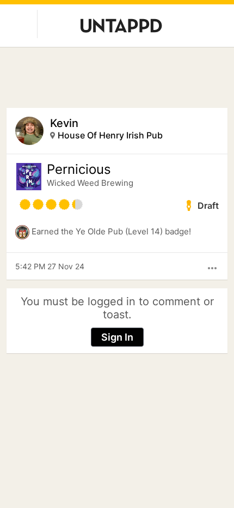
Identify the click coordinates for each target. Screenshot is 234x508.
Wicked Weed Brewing (90, 183)
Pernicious (79, 169)
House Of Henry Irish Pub (110, 135)
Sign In (117, 337)
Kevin (64, 123)
